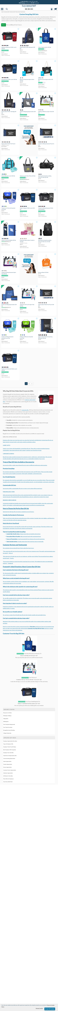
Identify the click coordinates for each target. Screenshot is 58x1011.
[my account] (51, 10)
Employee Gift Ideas (10, 737)
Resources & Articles (7, 712)
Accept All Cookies (49, 1009)
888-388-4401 (29, 9)
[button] (2, 10)
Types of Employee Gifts (8, 744)
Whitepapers (6, 721)
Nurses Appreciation (7, 767)
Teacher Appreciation (7, 764)
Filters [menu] (3, 24)
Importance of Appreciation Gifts (10, 755)
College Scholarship (7, 733)
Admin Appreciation (7, 761)
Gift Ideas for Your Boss (8, 775)
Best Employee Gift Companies (9, 749)
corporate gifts (25, 410)
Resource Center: (9, 709)
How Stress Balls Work (8, 781)
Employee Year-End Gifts (8, 752)
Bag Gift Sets (14, 24)
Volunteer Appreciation (8, 773)
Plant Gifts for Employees (8, 778)
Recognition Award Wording (9, 730)
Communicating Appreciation (9, 758)
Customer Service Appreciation (9, 770)
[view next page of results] (31, 383)
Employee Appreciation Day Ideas (10, 741)
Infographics (5, 718)
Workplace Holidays (7, 715)
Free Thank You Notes (7, 727)
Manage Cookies (39, 1008)
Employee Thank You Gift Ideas (9, 746)
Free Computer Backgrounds (9, 724)
